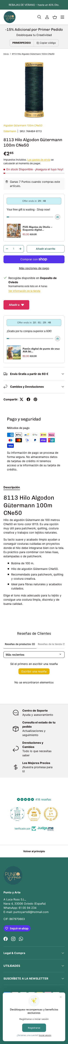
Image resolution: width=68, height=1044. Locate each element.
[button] (55, 17)
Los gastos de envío (38, 159)
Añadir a (14, 304)
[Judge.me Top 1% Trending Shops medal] (34, 814)
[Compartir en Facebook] (28, 399)
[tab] (11, 487)
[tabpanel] (34, 550)
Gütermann (9, 131)
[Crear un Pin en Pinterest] (35, 399)
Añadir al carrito (45, 248)
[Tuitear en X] (21, 399)
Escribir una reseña (34, 671)
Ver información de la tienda (24, 290)
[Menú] (62, 17)
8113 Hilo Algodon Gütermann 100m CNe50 (33, 54)
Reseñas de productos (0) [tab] (20, 644)
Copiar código (48, 42)
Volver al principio (34, 851)
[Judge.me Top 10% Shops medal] (51, 814)
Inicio (6, 54)
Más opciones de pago (34, 268)
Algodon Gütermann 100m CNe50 (22, 125)
